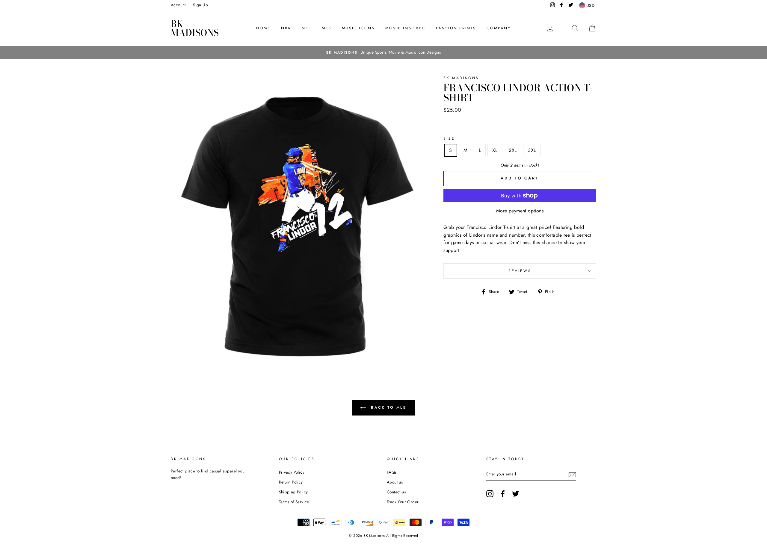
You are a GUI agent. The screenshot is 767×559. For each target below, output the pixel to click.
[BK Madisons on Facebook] (502, 493)
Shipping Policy (293, 492)
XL (494, 150)
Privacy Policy (292, 472)
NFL (306, 28)
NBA (286, 28)
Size (449, 138)
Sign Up (200, 5)
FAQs (392, 472)
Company (499, 28)
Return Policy (291, 482)
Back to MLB (388, 407)
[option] (383, 52)
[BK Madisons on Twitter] (515, 493)
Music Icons (358, 28)
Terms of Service (294, 502)
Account (178, 5)
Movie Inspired (405, 28)
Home (263, 28)
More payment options (519, 210)
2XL (513, 150)
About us (395, 482)
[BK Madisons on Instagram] (489, 493)
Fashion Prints (456, 28)
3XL (532, 150)
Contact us (396, 492)
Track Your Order (403, 502)
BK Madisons (195, 28)
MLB (326, 28)
